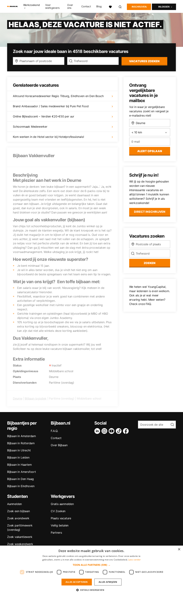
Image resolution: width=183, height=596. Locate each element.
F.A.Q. (54, 431)
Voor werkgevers (52, 6)
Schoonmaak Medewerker (30, 126)
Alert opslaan (149, 151)
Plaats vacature (61, 518)
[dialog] (91, 571)
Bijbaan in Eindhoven (20, 486)
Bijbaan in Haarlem (19, 464)
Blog (99, 6)
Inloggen (164, 7)
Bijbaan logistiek (35, 398)
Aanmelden (14, 504)
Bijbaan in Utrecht (19, 450)
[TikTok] (119, 431)
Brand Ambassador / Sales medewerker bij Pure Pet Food (50, 106)
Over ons (70, 6)
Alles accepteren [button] (77, 581)
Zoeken (149, 263)
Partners (56, 532)
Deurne (17, 398)
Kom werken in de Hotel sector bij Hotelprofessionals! (48, 137)
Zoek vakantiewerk (19, 537)
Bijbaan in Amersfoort (21, 472)
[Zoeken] (120, 6)
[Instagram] (105, 431)
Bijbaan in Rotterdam (21, 443)
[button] (91, 565)
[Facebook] (126, 431)
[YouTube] (112, 431)
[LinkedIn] (98, 431)
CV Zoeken (58, 511)
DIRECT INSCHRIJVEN (149, 211)
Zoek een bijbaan (18, 511)
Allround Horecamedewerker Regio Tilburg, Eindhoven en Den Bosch (58, 96)
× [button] (179, 549)
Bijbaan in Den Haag (20, 479)
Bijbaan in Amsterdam (21, 436)
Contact (86, 6)
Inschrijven (139, 7)
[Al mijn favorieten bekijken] (110, 6)
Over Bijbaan (59, 445)
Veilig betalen (59, 525)
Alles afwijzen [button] (108, 581)
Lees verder (134, 559)
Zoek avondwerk (18, 518)
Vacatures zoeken (144, 61)
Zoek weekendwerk (20, 544)
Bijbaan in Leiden (18, 457)
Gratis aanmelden (62, 504)
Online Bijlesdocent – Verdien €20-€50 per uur (43, 116)
